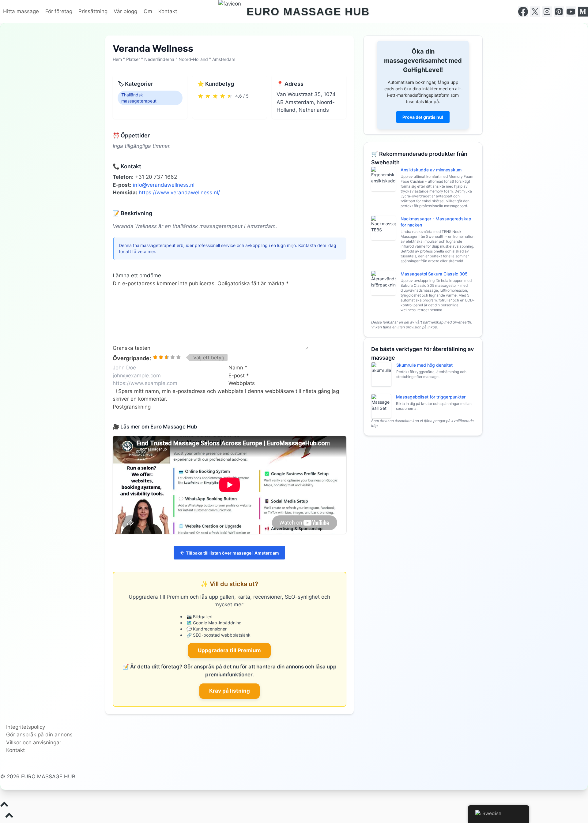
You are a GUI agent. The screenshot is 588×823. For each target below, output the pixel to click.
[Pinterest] (559, 11)
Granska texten (131, 348)
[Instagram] (547, 11)
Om (148, 11)
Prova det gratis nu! (422, 117)
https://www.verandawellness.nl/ (179, 192)
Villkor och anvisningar (33, 742)
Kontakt (167, 11)
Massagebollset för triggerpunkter (431, 396)
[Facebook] (523, 11)
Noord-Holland (193, 59)
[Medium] (583, 11)
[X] (535, 11)
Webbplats (241, 383)
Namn (237, 368)
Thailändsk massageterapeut (138, 97)
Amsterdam (223, 59)
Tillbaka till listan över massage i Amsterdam (229, 552)
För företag (58, 11)
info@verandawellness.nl (163, 185)
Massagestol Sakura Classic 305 (434, 273)
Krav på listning (229, 691)
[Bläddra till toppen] (294, 805)
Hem (117, 59)
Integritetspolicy (25, 727)
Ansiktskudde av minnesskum (431, 169)
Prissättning (92, 11)
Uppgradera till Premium (229, 650)
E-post (238, 375)
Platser (133, 59)
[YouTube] (571, 11)
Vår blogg (125, 11)
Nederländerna (159, 59)
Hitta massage (21, 11)
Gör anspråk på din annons (39, 734)
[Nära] (585, 2)
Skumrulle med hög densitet (424, 365)
